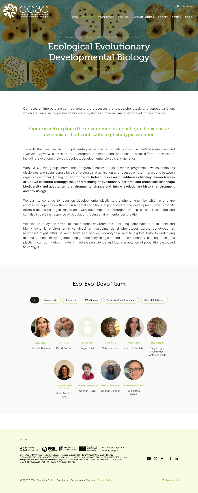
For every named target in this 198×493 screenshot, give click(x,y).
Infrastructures (143, 17)
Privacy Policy (105, 480)
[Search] (178, 6)
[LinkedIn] (176, 458)
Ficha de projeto (109, 450)
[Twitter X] (155, 458)
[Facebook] (162, 458)
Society (163, 17)
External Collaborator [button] (154, 300)
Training (123, 17)
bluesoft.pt (172, 480)
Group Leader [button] (51, 300)
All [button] (34, 300)
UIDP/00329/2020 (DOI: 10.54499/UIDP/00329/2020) (95, 457)
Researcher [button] (71, 300)
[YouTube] (148, 458)
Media (188, 17)
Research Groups (85, 37)
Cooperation (106, 17)
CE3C (75, 17)
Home (60, 37)
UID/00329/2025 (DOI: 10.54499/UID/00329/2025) (91, 455)
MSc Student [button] (91, 300)
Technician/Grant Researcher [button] (121, 300)
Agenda (176, 17)
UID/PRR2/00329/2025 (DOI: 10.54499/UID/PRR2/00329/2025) (47, 462)
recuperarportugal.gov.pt (114, 447)
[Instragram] (169, 458)
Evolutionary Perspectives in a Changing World (118, 37)
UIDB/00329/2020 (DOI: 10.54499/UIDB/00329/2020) (43, 457)
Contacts (187, 6)
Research (88, 17)
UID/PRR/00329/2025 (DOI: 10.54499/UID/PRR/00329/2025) (92, 459)
